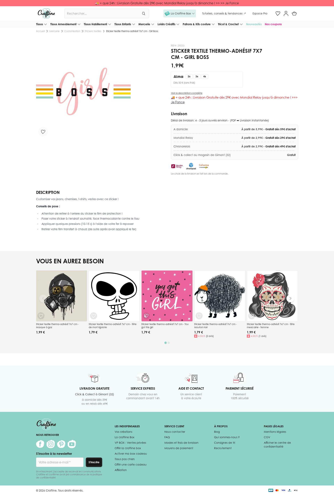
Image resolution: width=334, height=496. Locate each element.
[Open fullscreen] (83, 91)
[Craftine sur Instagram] (51, 444)
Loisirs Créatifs (166, 24)
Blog (217, 431)
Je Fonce (178, 102)
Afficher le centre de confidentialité (277, 444)
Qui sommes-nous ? (227, 437)
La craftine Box (124, 437)
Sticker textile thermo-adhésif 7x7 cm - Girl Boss (132, 31)
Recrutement (223, 448)
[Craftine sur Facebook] (40, 444)
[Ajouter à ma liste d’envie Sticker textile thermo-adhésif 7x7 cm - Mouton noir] (199, 315)
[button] (179, 13)
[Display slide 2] (168, 343)
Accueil (40, 31)
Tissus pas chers (125, 459)
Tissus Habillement (95, 24)
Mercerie (144, 24)
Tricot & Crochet (228, 24)
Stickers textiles (93, 31)
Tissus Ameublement (63, 24)
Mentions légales (275, 431)
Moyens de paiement (178, 448)
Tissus (39, 24)
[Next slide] (290, 298)
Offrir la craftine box (128, 448)
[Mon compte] (286, 13)
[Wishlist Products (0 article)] (278, 13)
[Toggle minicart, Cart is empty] (294, 13)
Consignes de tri (224, 442)
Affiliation (121, 470)
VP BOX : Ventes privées (130, 442)
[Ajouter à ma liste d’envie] (43, 131)
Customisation (72, 31)
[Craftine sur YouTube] (72, 444)
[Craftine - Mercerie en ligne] (46, 13)
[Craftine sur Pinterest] (61, 444)
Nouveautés (254, 24)
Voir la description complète (186, 93)
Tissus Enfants (122, 24)
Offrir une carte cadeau (131, 464)
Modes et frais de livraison (181, 442)
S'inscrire (94, 462)
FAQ (167, 437)
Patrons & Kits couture (197, 24)
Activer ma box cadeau (131, 453)
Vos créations (123, 431)
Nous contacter (174, 431)
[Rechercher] (143, 13)
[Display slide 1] (165, 343)
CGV (267, 437)
